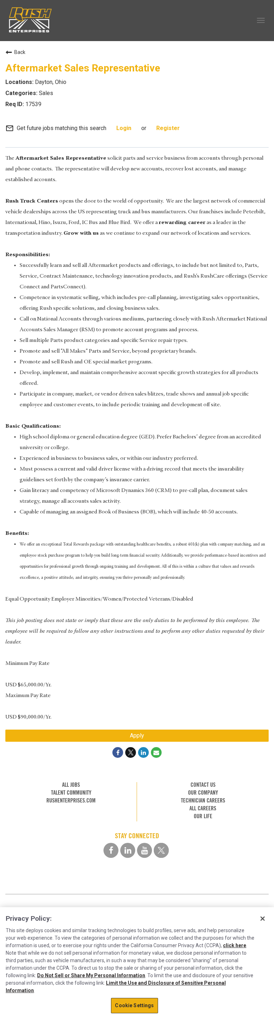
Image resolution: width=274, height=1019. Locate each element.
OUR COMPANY (203, 792)
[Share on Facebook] (117, 752)
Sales (45, 93)
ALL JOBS (71, 784)
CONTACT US (203, 784)
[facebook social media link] (110, 850)
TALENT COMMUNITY (71, 792)
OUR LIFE (203, 816)
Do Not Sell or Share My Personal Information (91, 975)
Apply (137, 735)
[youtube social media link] (144, 850)
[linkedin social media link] (127, 850)
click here (234, 945)
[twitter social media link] (161, 850)
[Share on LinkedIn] (143, 752)
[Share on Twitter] (130, 752)
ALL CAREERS (202, 808)
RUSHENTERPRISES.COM (71, 800)
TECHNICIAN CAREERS (203, 800)
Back (19, 52)
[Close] (262, 918)
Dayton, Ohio (50, 82)
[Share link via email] (156, 752)
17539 (32, 104)
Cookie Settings (134, 1005)
